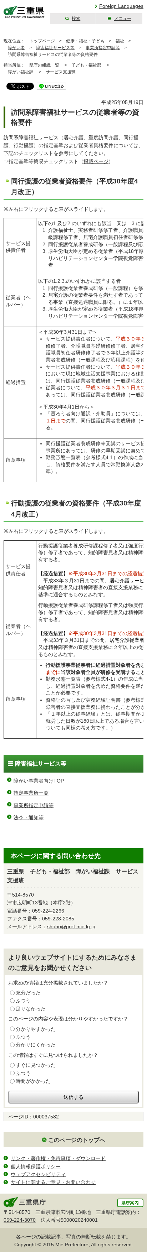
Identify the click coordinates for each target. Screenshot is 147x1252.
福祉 (120, 40)
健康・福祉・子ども (85, 40)
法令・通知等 (29, 817)
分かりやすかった (36, 1029)
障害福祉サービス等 (55, 47)
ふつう (23, 1000)
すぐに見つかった (36, 1065)
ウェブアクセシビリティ (38, 1174)
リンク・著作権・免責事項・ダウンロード (58, 1158)
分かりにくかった (36, 1045)
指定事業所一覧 (31, 793)
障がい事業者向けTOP (39, 781)
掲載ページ (95, 161)
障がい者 (16, 47)
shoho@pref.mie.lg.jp (71, 926)
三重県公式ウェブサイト (24, 12)
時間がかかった (33, 1081)
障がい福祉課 (21, 71)
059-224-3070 (20, 1220)
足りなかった (31, 1009)
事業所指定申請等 (103, 47)
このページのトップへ (76, 1140)
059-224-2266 (48, 911)
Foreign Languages (121, 6)
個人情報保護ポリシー (36, 1166)
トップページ (42, 40)
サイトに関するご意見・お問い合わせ (53, 1182)
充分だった (28, 993)
